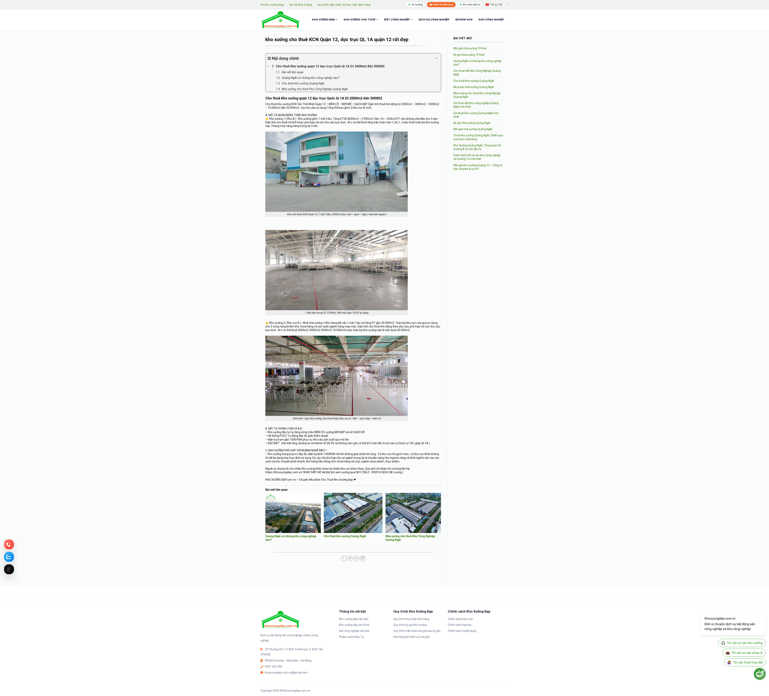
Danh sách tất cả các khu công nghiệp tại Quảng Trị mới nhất (476, 157)
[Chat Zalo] (9, 557)
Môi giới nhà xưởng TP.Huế (469, 48)
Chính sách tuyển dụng (462, 630)
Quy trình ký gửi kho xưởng (410, 624)
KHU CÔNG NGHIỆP (491, 19)
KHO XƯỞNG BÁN (323, 19)
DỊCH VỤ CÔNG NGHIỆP (434, 19)
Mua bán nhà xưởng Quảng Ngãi (473, 87)
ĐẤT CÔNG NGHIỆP (397, 19)
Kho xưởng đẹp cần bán (353, 619)
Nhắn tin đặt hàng (443, 4)
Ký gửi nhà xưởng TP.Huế (468, 54)
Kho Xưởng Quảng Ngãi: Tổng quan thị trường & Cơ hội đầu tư (477, 147)
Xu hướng (417, 4)
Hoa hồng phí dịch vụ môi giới (411, 636)
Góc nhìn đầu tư (471, 4)
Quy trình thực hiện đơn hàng (411, 619)
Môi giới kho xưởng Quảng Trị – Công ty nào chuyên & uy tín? (477, 167)
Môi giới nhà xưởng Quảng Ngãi (472, 129)
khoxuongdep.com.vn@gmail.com (286, 672)
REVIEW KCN (463, 19)
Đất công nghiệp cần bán (354, 630)
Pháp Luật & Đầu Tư (351, 636)
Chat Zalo (9, 557)
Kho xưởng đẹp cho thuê (354, 624)
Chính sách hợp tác (460, 624)
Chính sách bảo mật (460, 619)
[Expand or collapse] (436, 58)
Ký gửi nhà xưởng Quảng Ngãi (471, 123)
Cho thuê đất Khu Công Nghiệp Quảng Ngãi (476, 72)
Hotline (9, 544)
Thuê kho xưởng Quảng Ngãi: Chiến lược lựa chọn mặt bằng (478, 137)
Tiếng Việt (495, 4)
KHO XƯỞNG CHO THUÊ (359, 19)
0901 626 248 (273, 666)
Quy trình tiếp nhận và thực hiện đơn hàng (343, 4)
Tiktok (9, 569)
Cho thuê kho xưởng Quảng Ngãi (345, 536)
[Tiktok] (9, 569)
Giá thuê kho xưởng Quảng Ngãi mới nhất (475, 114)
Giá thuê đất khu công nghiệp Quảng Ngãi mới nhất (476, 104)
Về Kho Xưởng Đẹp (272, 4)
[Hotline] (9, 544)
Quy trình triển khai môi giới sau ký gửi (416, 630)
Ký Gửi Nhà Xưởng (301, 4)
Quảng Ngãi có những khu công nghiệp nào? (477, 62)
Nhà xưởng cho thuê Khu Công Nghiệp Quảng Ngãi (476, 95)
